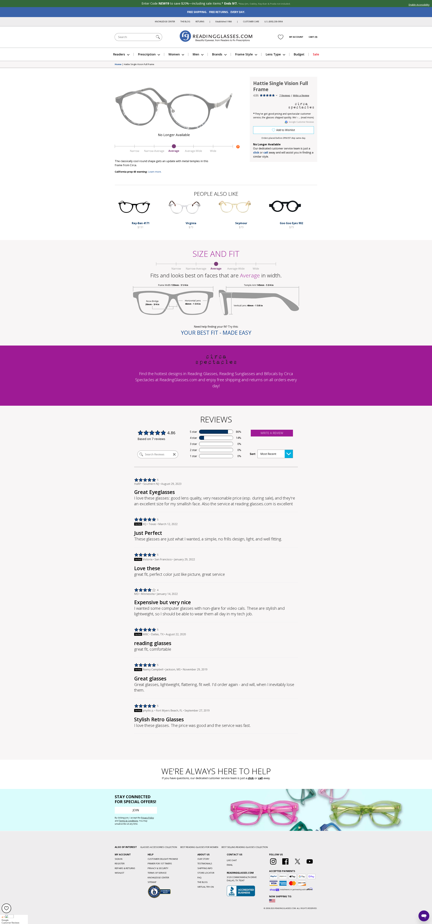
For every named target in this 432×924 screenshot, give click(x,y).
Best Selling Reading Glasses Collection (245, 847)
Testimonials (204, 863)
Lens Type (273, 54)
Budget (299, 54)
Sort (252, 454)
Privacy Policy (147, 817)
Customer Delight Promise (163, 858)
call (265, 152)
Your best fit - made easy (216, 332)
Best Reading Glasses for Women (199, 847)
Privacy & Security (158, 868)
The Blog (185, 21)
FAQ (199, 877)
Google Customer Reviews (301, 122)
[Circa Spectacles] (301, 105)
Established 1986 (223, 21)
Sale (316, 54)
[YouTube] (310, 864)
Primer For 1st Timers (160, 863)
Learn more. (154, 171)
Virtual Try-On (205, 886)
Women (174, 54)
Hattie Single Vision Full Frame (139, 64)
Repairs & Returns (125, 868)
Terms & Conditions (128, 820)
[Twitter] (297, 864)
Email (230, 864)
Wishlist (119, 872)
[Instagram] (273, 864)
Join (136, 810)
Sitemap (152, 882)
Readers (119, 54)
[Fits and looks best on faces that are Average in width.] (174, 151)
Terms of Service (157, 872)
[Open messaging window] (423, 915)
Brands (217, 54)
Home (118, 64)
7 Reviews (284, 95)
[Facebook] (285, 864)
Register (120, 863)
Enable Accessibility (419, 4)
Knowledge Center (165, 21)
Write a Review (301, 95)
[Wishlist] (281, 37)
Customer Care (251, 21)
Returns (200, 21)
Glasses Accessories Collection (158, 847)
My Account (296, 36)
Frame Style (244, 54)
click (251, 778)
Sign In (118, 858)
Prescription (147, 54)
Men (196, 54)
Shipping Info (204, 868)
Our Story (203, 858)
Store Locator (205, 872)
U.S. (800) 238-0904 (273, 21)
